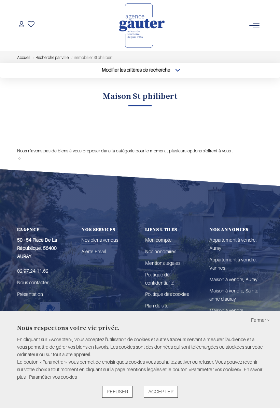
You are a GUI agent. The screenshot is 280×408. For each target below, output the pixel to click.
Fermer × (260, 320)
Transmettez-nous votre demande (56, 158)
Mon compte (158, 240)
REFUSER (117, 392)
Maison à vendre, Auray (233, 279)
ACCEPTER (160, 392)
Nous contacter (32, 282)
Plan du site (157, 305)
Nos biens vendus (99, 240)
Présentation (30, 294)
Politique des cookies (167, 294)
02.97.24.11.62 (32, 271)
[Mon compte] (21, 25)
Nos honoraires (160, 251)
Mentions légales (162, 263)
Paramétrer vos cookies (53, 377)
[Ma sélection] (31, 25)
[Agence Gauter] (142, 25)
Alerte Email (93, 251)
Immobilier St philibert (51, 140)
